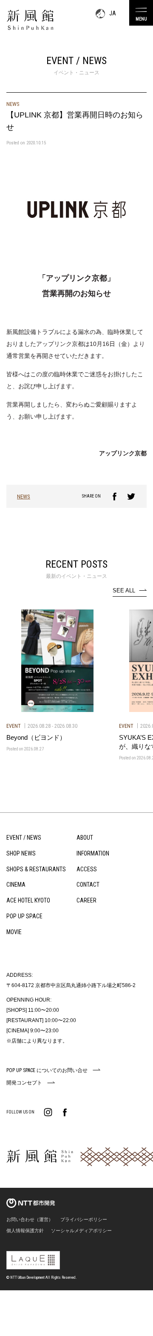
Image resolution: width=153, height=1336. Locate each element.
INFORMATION (92, 853)
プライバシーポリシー (83, 1219)
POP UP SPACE (24, 916)
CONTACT (87, 884)
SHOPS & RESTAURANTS (36, 869)
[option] (57, 680)
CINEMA (16, 884)
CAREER (86, 900)
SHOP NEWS (21, 853)
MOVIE (14, 932)
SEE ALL (124, 590)
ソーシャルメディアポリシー (81, 1230)
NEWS (23, 496)
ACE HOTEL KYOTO (28, 900)
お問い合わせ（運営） (29, 1219)
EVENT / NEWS (23, 837)
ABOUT (84, 837)
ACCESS (86, 869)
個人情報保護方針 (25, 1230)
